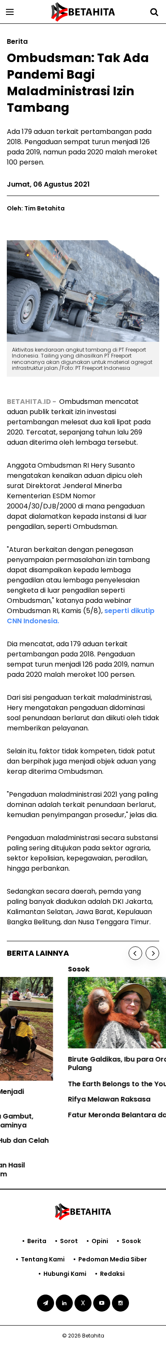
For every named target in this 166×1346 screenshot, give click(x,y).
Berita (36, 1241)
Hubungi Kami (64, 1274)
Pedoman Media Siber (112, 1259)
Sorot (69, 1241)
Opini (100, 1241)
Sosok (131, 1241)
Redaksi (112, 1274)
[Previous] (135, 953)
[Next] (152, 953)
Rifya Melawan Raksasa (48, 1099)
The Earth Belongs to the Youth (60, 1084)
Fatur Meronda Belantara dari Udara (70, 1115)
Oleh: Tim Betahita (36, 208)
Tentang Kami (43, 1259)
